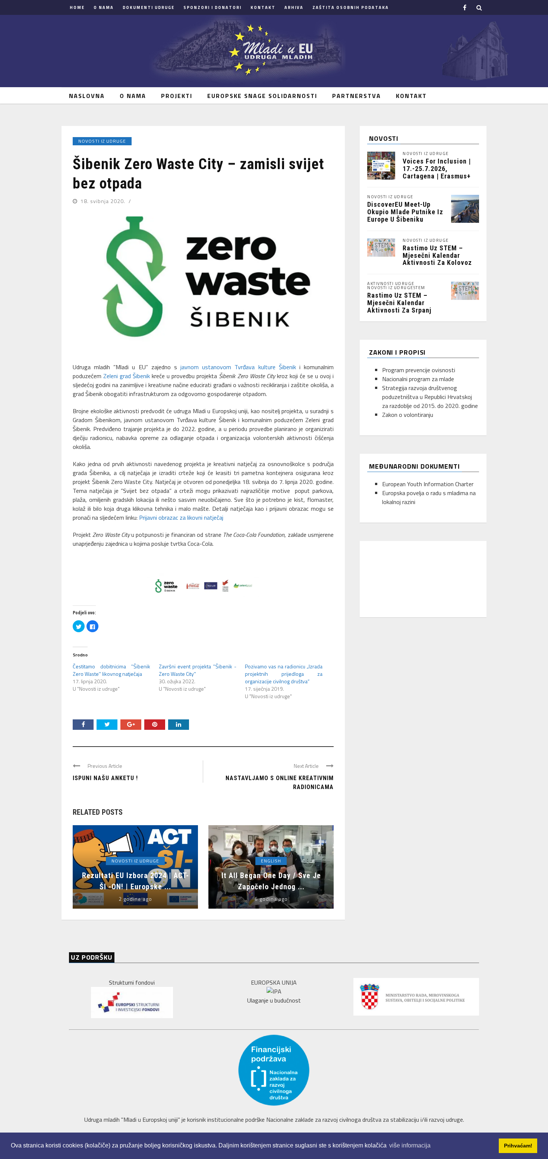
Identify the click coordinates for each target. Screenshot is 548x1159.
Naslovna (87, 95)
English (271, 860)
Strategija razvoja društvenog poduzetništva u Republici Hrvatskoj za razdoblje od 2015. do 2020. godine (430, 396)
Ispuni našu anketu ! (105, 778)
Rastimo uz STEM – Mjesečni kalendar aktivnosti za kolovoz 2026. (437, 259)
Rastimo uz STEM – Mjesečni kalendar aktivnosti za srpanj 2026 (399, 306)
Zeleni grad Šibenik (126, 375)
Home (77, 7)
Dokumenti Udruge (148, 7)
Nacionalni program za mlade (418, 378)
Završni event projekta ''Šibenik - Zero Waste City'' (197, 670)
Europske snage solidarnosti (262, 95)
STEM (419, 288)
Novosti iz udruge (102, 141)
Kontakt (263, 7)
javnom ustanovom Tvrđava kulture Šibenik (238, 366)
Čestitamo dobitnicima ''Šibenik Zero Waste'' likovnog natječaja (111, 670)
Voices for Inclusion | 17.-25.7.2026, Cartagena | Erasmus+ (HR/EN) (437, 172)
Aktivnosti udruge (391, 284)
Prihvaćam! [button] (518, 1146)
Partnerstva (356, 95)
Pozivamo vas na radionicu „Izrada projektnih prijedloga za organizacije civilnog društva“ (283, 673)
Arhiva (293, 7)
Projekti (176, 95)
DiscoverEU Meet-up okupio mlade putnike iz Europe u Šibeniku (405, 211)
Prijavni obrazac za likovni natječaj (181, 517)
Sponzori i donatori (212, 7)
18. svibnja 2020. (104, 201)
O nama (104, 7)
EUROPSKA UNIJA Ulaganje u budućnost (274, 991)
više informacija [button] (410, 1145)
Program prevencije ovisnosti (418, 369)
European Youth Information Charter (427, 483)
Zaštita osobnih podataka (350, 7)
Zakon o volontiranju (407, 414)
